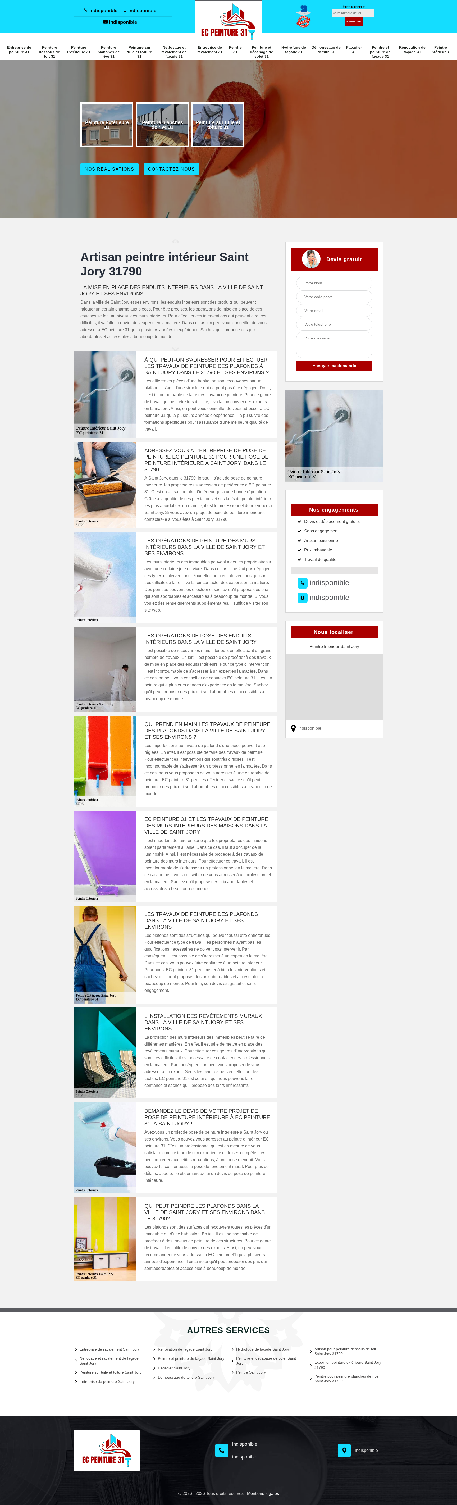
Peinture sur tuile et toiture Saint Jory (110, 1372)
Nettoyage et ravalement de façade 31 (174, 51)
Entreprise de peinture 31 (19, 49)
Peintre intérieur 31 (441, 49)
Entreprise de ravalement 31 (209, 49)
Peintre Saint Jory (251, 1372)
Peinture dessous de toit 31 (49, 51)
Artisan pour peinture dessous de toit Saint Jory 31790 (345, 1351)
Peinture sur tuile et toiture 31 (139, 51)
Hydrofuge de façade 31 (293, 49)
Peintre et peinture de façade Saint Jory (191, 1358)
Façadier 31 (354, 49)
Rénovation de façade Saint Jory (185, 1349)
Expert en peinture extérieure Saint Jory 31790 (347, 1364)
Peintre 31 (235, 49)
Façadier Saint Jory (174, 1368)
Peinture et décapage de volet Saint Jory (266, 1360)
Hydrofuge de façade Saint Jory (262, 1349)
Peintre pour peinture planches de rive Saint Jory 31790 (346, 1378)
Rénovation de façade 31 (412, 49)
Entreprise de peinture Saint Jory (107, 1381)
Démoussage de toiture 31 (326, 49)
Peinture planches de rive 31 (109, 51)
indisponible (102, 10)
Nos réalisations (109, 169)
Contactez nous (171, 169)
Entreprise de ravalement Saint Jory (110, 1349)
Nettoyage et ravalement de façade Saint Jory (109, 1360)
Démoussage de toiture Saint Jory (186, 1377)
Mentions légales (263, 1493)
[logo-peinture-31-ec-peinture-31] (228, 21)
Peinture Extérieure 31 (78, 49)
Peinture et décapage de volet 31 (261, 51)
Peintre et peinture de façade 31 (380, 51)
